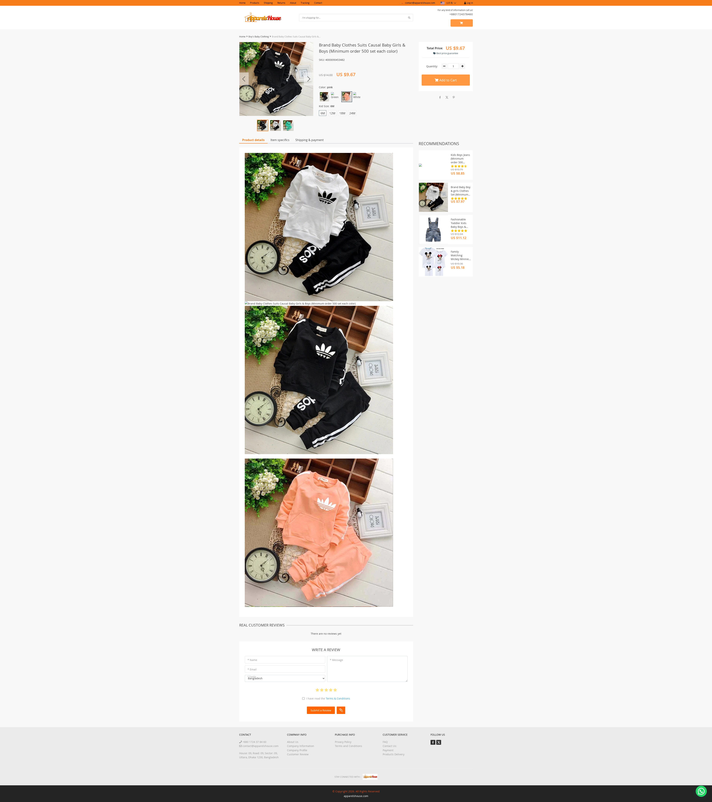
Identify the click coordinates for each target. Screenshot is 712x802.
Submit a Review (321, 710)
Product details (253, 140)
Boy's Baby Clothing (258, 36)
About (293, 2)
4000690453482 (335, 60)
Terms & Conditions (338, 698)
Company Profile (297, 750)
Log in (469, 2)
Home (242, 2)
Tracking (305, 2)
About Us (292, 742)
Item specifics (280, 140)
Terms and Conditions (348, 746)
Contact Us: (390, 746)
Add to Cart (447, 80)
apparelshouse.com (356, 796)
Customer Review (298, 754)
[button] (701, 791)
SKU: (322, 60)
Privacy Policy (343, 742)
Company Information (300, 746)
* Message (336, 660)
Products (254, 2)
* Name (252, 660)
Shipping (268, 2)
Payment (388, 750)
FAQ (385, 742)
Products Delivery (393, 754)
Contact (318, 2)
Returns (281, 2)
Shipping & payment (309, 140)
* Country (252, 676)
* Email (252, 669)
